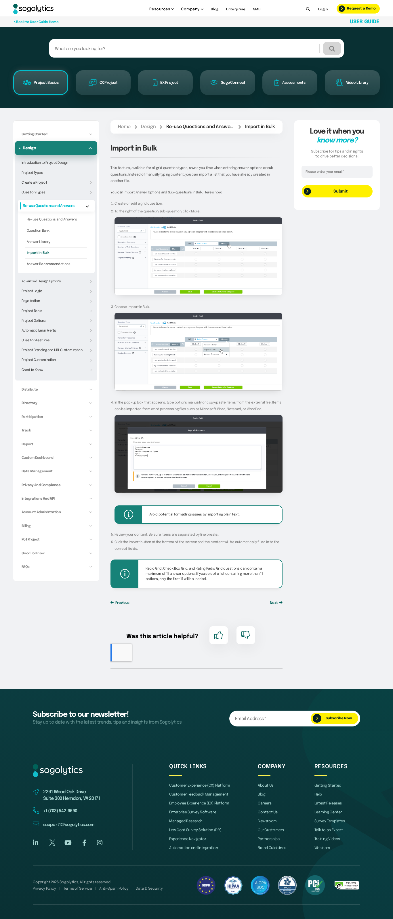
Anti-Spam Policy (114, 889)
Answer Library (38, 242)
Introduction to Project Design (45, 163)
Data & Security (149, 889)
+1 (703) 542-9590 (60, 811)
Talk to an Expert (328, 830)
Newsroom (267, 821)
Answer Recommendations (48, 264)
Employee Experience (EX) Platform (199, 803)
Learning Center (328, 812)
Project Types (32, 173)
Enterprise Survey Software (192, 812)
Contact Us (267, 812)
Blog (215, 9)
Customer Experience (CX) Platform (199, 785)
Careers (264, 803)
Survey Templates (329, 821)
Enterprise (235, 9)
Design (148, 127)
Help (318, 794)
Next (274, 603)
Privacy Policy (44, 889)
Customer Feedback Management (198, 794)
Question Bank (38, 231)
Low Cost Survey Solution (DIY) (195, 830)
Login (323, 9)
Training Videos (327, 839)
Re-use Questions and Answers (52, 219)
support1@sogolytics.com (69, 825)
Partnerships (268, 839)
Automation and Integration (193, 848)
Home (124, 127)
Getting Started (327, 785)
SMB (256, 9)
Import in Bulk (38, 253)
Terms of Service (77, 889)
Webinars (322, 848)
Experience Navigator (187, 839)
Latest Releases (328, 803)
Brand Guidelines (272, 848)
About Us (265, 785)
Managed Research (186, 821)
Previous (122, 603)
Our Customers (271, 830)
